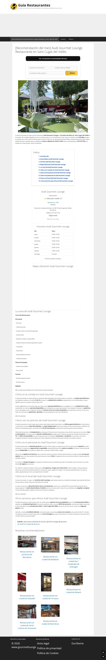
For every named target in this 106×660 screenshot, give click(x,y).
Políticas (71, 39)
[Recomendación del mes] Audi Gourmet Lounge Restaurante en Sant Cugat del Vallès (35, 39)
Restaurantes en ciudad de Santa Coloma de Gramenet (27, 625)
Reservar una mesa (53, 219)
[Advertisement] (53, 25)
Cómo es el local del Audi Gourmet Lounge (54, 178)
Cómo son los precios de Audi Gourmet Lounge (55, 173)
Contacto (63, 39)
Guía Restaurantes (34, 5)
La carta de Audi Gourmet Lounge (51, 167)
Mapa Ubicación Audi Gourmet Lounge (53, 164)
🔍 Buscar (71, 73)
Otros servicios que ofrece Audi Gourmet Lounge (57, 181)
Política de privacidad (49, 648)
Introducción (44, 156)
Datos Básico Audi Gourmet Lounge (52, 159)
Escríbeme (78, 643)
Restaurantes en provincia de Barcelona (27, 554)
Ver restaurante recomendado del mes (53, 58)
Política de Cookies (48, 653)
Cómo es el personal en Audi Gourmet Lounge (55, 175)
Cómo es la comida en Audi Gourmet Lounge (54, 170)
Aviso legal (43, 643)
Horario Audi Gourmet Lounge (50, 162)
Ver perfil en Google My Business (28, 524)
